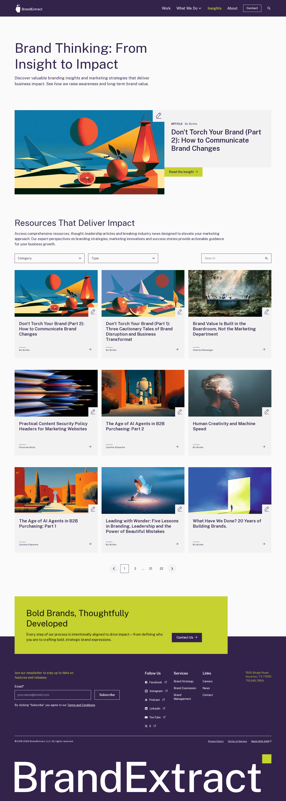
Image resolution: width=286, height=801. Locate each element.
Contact (252, 8)
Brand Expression (185, 688)
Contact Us (184, 637)
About (232, 8)
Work (166, 8)
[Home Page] (35, 8)
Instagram (157, 691)
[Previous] (114, 568)
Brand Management (182, 697)
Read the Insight (181, 172)
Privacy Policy (216, 741)
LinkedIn (157, 709)
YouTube (157, 718)
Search (266, 258)
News (206, 688)
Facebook (157, 683)
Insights (215, 8)
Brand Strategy (184, 681)
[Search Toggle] (269, 8)
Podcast (157, 700)
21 (150, 568)
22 (161, 568)
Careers (207, 681)
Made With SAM (261, 741)
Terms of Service (237, 741)
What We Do (186, 8)
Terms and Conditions (81, 705)
